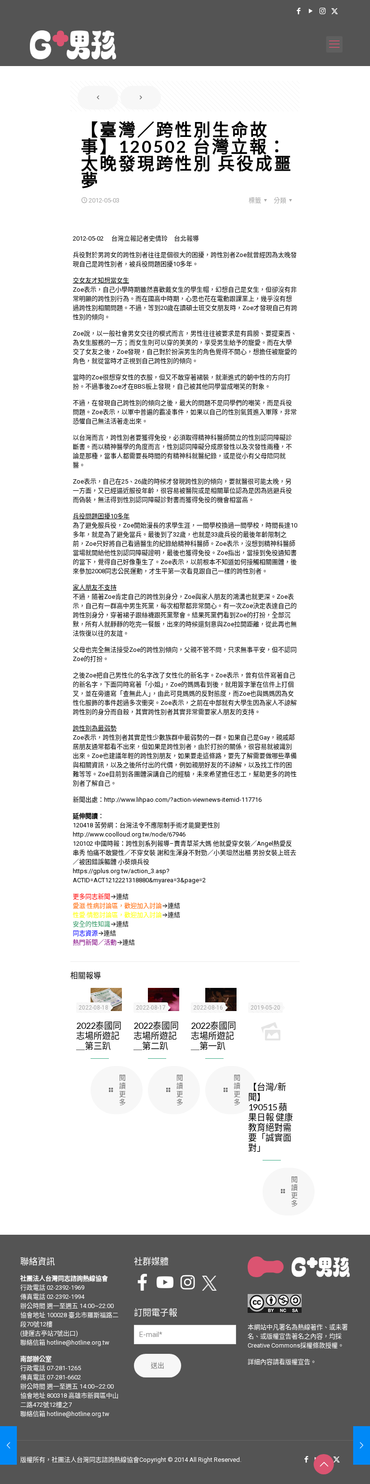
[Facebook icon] (298, 11)
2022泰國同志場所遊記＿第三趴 (98, 1035)
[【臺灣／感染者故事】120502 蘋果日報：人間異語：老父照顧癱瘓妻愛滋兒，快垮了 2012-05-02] (8, 1445)
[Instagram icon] (322, 11)
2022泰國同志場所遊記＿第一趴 (213, 1035)
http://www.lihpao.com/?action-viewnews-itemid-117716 (183, 799)
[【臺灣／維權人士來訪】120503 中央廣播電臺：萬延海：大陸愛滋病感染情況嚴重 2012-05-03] (361, 1445)
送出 (157, 1365)
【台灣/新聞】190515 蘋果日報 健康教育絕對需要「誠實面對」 (270, 1117)
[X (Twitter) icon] (334, 11)
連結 (122, 896)
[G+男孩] (73, 44)
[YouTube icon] (310, 11)
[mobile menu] (334, 44)
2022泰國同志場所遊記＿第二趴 (156, 1035)
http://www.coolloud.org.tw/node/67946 (129, 834)
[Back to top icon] (324, 1464)
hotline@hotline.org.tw (78, 1342)
